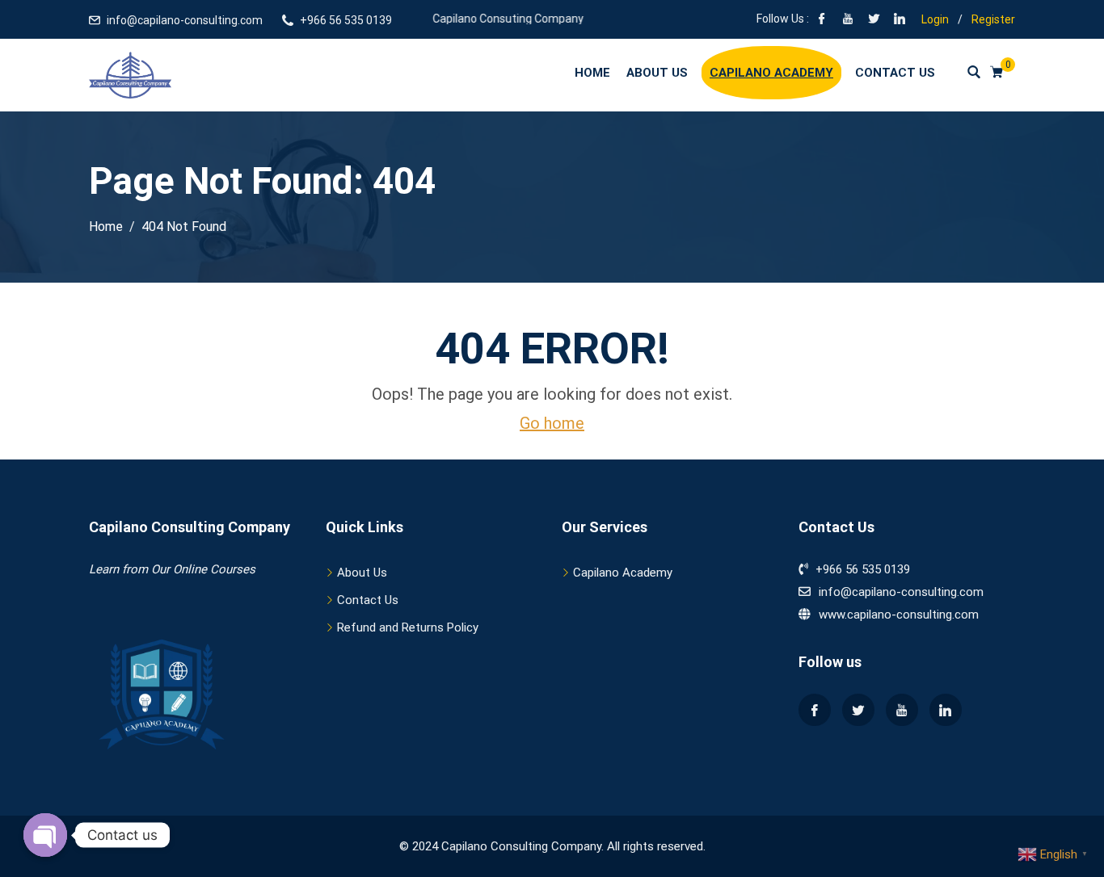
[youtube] (847, 20)
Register (993, 19)
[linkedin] (899, 20)
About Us (657, 72)
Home (592, 72)
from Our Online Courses (187, 569)
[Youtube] (902, 710)
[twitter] (873, 20)
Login (935, 19)
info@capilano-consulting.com (185, 20)
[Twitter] (858, 710)
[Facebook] (822, 20)
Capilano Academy (771, 72)
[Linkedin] (945, 710)
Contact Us (895, 72)
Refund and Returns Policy (407, 627)
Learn (104, 569)
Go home (552, 423)
